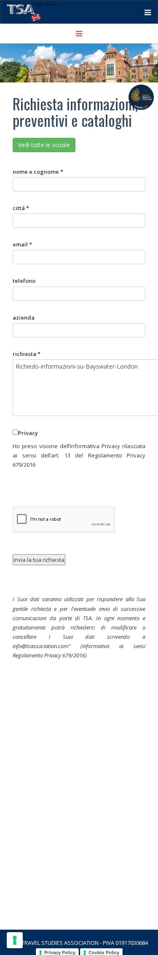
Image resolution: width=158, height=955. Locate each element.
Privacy (28, 433)
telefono (24, 281)
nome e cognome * (38, 171)
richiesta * (26, 354)
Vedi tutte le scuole (44, 145)
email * (22, 244)
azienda (24, 317)
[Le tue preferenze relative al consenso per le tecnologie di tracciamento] (15, 940)
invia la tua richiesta (38, 560)
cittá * (21, 208)
